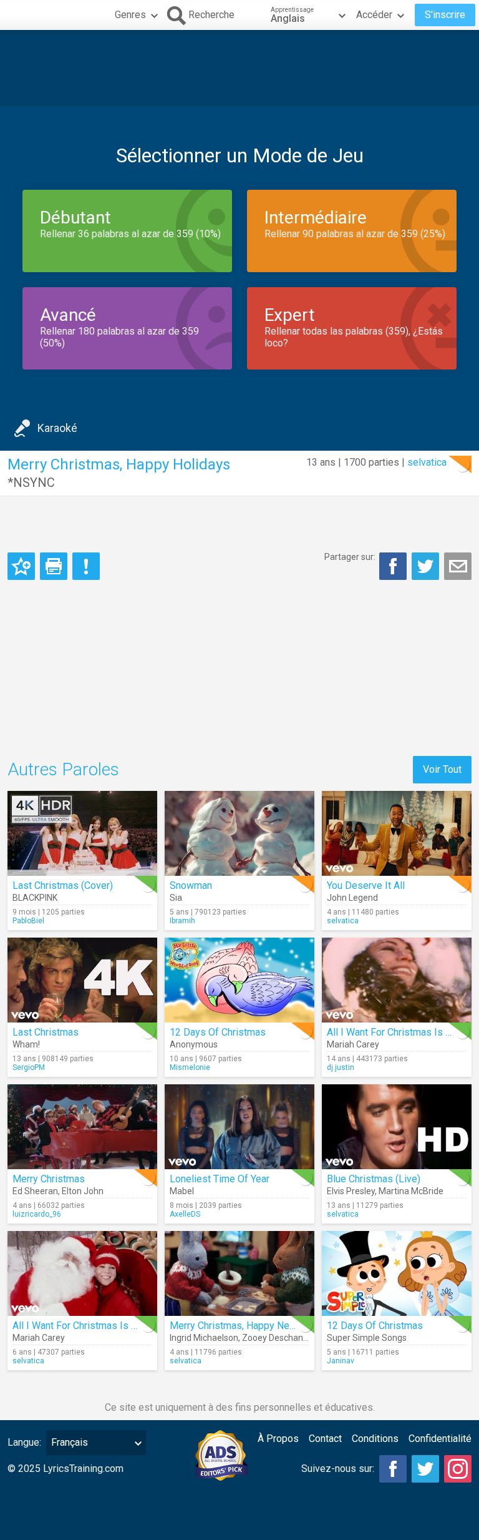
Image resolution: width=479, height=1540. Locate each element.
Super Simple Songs (367, 1338)
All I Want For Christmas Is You (394, 1032)
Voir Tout (442, 769)
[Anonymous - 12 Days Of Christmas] (239, 980)
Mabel (182, 1191)
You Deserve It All (366, 885)
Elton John (83, 1191)
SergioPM (28, 1067)
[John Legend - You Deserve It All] (397, 833)
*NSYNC (31, 482)
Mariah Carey (353, 1044)
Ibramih (182, 920)
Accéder (374, 15)
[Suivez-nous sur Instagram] (458, 1469)
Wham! (26, 1044)
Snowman (191, 885)
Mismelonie (190, 1067)
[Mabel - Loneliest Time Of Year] (239, 1126)
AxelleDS (185, 1214)
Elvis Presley (351, 1191)
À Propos (278, 1438)
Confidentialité (440, 1438)
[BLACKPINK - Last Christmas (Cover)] (82, 833)
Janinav (340, 1360)
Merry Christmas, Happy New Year (244, 1326)
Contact (325, 1438)
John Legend (352, 898)
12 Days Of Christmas (218, 1032)
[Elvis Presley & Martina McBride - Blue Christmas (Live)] (397, 1126)
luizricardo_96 (36, 1214)
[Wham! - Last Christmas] (82, 980)
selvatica (427, 462)
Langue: (24, 1442)
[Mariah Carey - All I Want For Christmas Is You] (397, 980)
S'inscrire (445, 15)
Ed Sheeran (35, 1191)
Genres (130, 15)
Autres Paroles (63, 769)
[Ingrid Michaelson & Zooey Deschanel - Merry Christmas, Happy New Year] (239, 1273)
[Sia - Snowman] (239, 833)
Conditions (375, 1438)
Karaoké (57, 427)
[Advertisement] (239, 68)
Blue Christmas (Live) (373, 1179)
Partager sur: (349, 556)
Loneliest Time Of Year (219, 1179)
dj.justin (340, 1067)
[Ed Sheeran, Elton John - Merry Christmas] (82, 1126)
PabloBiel (28, 920)
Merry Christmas (48, 1179)
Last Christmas (45, 1032)
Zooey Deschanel (276, 1338)
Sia (176, 898)
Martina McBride (411, 1191)
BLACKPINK (34, 898)
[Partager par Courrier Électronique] (458, 566)
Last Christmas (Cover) (62, 885)
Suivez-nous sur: (337, 1468)
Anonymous (194, 1044)
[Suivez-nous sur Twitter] (425, 1469)
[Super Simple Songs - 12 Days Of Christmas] (397, 1273)
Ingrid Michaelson (204, 1338)
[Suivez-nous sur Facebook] (393, 1469)
